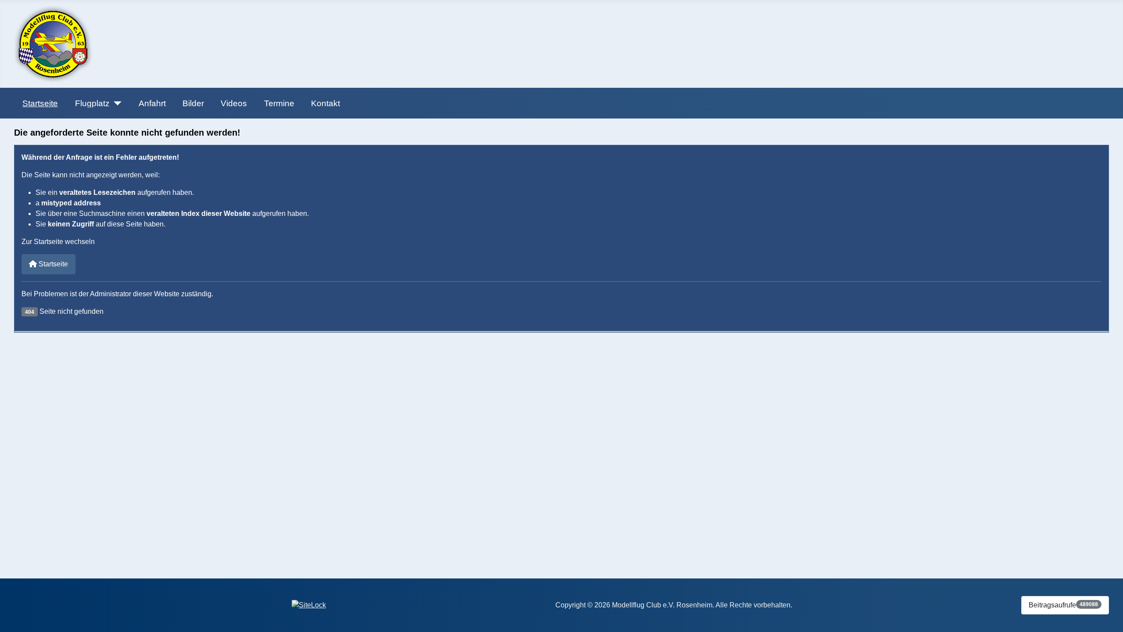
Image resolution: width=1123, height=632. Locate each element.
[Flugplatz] (116, 103)
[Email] (55, 604)
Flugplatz (92, 103)
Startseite (40, 103)
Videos (234, 103)
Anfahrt (152, 103)
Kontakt (325, 103)
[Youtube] (38, 604)
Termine (279, 103)
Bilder (193, 103)
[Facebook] (21, 604)
